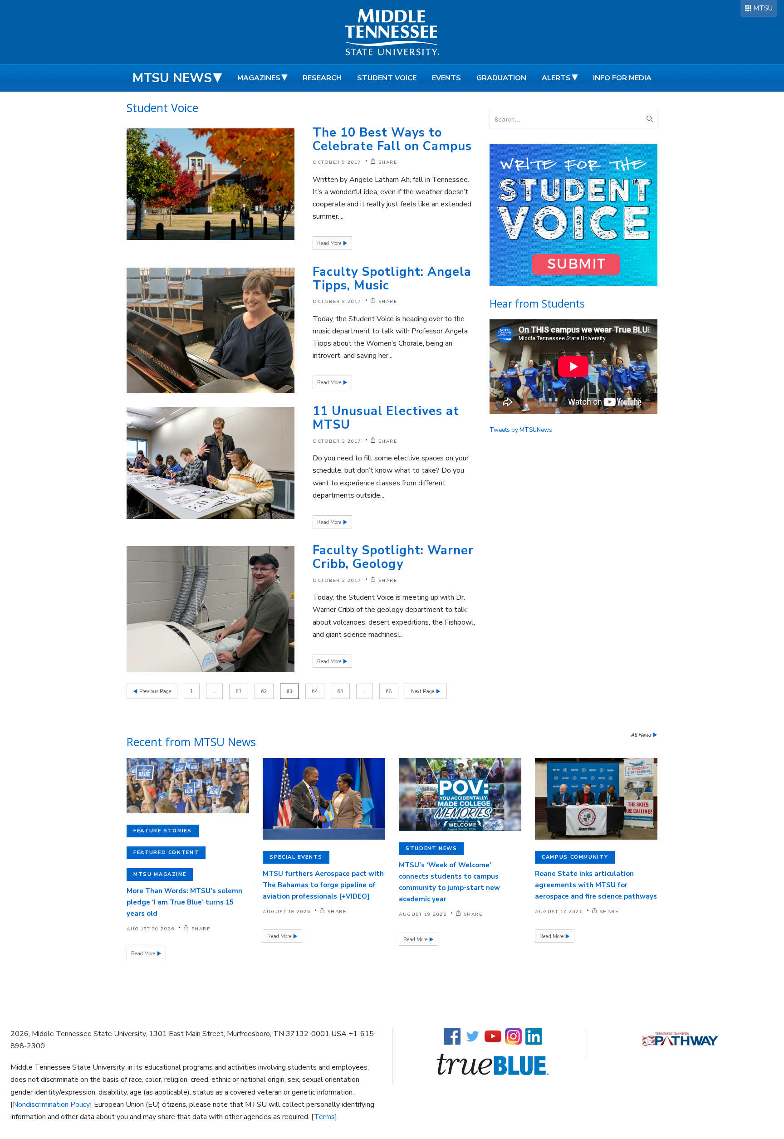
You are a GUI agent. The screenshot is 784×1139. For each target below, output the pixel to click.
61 (238, 691)
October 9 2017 (337, 162)
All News (641, 735)
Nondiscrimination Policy (51, 1105)
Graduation (501, 78)
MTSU (763, 8)
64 (315, 691)
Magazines (258, 78)
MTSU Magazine (159, 874)
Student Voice (386, 78)
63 (289, 691)
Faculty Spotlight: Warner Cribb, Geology (393, 557)
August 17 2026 (559, 912)
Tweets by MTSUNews (521, 430)
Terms (324, 1117)
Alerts (556, 78)
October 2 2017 (337, 580)
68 (389, 691)
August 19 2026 (286, 912)
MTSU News (172, 78)
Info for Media (622, 78)
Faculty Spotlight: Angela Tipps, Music (392, 279)
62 (264, 691)
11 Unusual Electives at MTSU (386, 418)
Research (322, 78)
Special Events (296, 857)
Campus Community (575, 857)
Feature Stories (162, 830)
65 (340, 691)
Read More (330, 243)
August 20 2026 (150, 929)
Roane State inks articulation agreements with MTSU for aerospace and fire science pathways (596, 885)
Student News (431, 848)
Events (446, 78)
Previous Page (154, 691)
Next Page (423, 691)
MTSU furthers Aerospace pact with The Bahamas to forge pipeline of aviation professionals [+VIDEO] (323, 885)
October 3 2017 (337, 441)
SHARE (387, 162)
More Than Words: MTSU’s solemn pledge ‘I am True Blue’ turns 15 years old (184, 902)
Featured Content (166, 852)
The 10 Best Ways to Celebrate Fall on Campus (392, 139)
